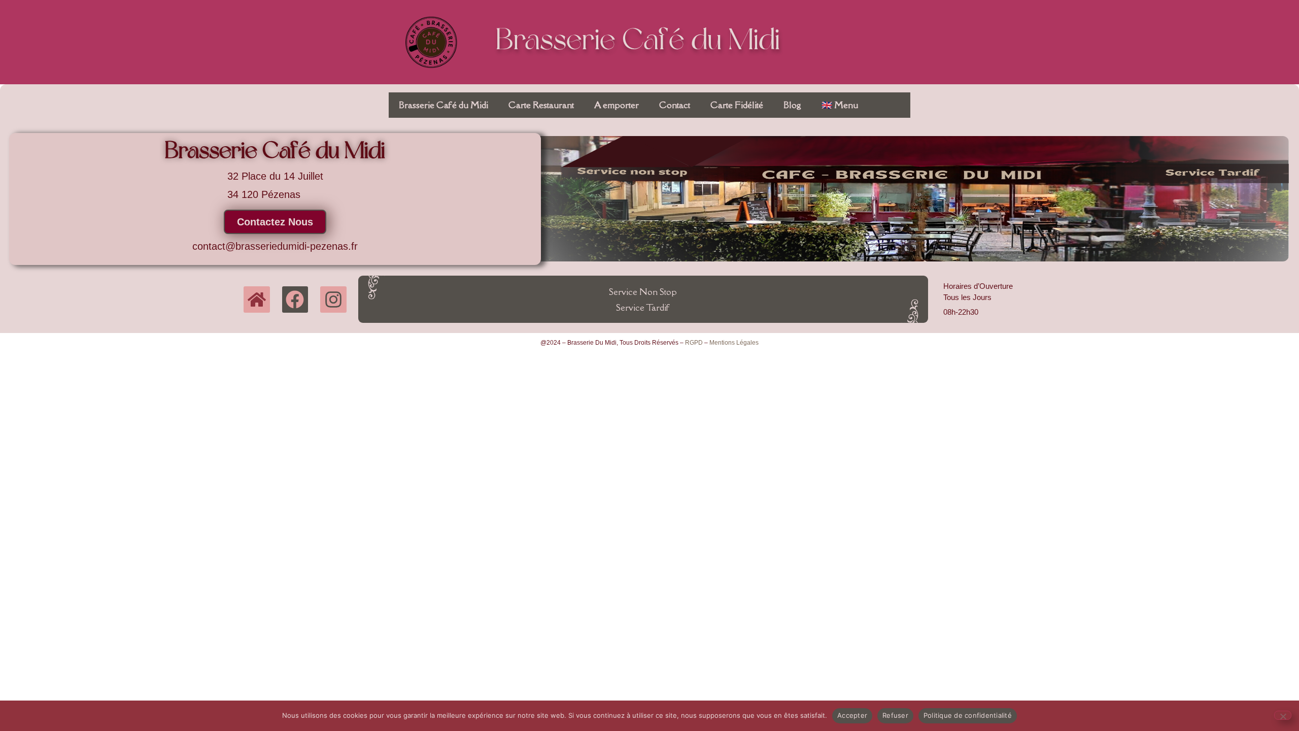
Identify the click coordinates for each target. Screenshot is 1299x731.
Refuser (895, 715)
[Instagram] (333, 299)
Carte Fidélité (736, 105)
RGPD (694, 342)
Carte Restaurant (541, 105)
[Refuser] (1282, 715)
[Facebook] (295, 299)
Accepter (852, 715)
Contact (674, 105)
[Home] (256, 299)
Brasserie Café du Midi (638, 42)
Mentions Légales (734, 342)
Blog (792, 105)
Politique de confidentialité (968, 715)
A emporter (616, 105)
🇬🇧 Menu (840, 105)
